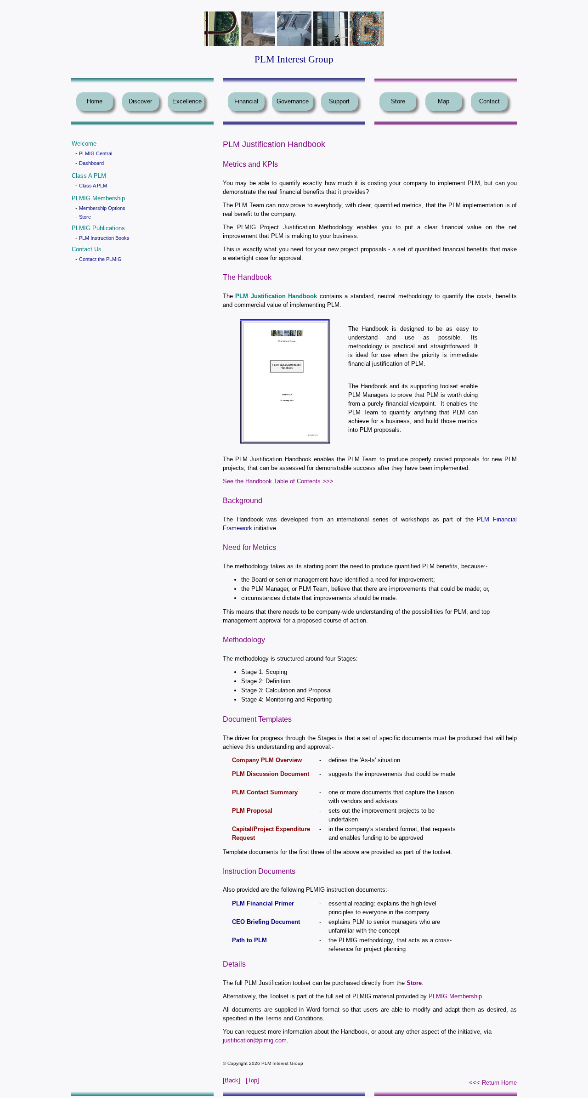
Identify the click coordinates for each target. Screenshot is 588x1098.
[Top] (252, 1080)
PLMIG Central (95, 153)
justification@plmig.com (255, 1040)
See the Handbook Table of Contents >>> (278, 481)
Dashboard (91, 163)
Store (85, 217)
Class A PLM (93, 185)
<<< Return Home (493, 1082)
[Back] (231, 1080)
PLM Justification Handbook (276, 296)
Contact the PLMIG (100, 259)
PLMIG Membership (455, 996)
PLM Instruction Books (104, 238)
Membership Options (102, 208)
